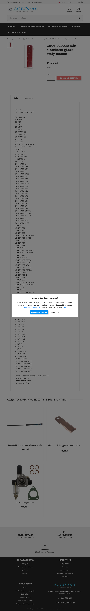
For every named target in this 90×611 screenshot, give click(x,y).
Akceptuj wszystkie (39, 312)
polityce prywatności (32, 307)
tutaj (64, 307)
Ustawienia (54, 312)
